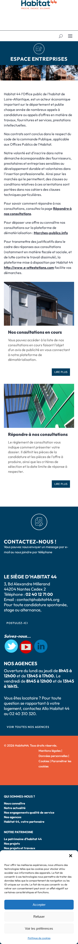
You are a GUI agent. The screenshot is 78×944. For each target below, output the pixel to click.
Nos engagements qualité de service (29, 812)
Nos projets (12, 843)
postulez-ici (17, 623)
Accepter (39, 904)
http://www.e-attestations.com (29, 267)
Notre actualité (15, 808)
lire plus (60, 372)
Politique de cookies (39, 938)
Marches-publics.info (51, 233)
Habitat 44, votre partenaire (24, 822)
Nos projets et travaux (19, 848)
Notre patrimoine (18, 832)
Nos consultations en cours (35, 332)
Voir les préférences (39, 928)
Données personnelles (53, 756)
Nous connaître (14, 803)
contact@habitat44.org (38, 599)
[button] (71, 856)
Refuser (39, 916)
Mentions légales (50, 751)
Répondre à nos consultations (38, 434)
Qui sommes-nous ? (19, 796)
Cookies (44, 761)
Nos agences (12, 817)
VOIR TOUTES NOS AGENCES (28, 727)
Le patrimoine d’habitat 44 (23, 839)
